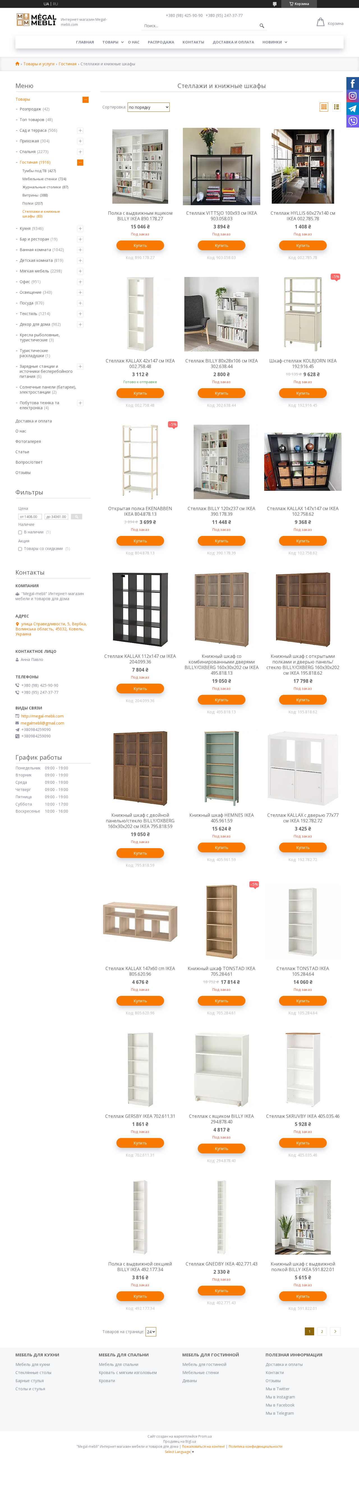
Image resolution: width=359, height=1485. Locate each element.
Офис (25, 281)
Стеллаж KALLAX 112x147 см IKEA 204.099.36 (140, 659)
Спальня (28, 151)
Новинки (272, 42)
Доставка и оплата (233, 42)
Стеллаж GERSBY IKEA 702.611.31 (140, 1116)
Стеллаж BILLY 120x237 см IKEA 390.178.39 (221, 511)
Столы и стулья (30, 1388)
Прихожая (29, 141)
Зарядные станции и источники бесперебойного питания (46, 371)
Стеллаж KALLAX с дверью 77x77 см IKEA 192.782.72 (303, 818)
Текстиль (28, 313)
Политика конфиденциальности (255, 1446)
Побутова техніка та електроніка (39, 405)
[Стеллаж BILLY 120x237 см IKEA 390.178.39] (221, 462)
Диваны (189, 1380)
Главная (85, 42)
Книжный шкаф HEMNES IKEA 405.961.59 (221, 818)
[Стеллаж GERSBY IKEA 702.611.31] (140, 1070)
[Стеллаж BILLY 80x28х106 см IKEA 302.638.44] (221, 314)
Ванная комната (35, 249)
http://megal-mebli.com (42, 716)
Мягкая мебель (34, 271)
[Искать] (262, 26)
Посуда (26, 303)
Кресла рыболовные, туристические (40, 337)
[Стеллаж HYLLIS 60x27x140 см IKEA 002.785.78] (303, 166)
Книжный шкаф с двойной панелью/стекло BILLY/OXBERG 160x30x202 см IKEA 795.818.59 (140, 820)
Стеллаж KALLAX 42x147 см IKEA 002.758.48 (140, 363)
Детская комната (36, 260)
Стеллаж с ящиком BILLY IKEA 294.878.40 (221, 1119)
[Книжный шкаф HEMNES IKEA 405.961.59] (221, 769)
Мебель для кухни (32, 1364)
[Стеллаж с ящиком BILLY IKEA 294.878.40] (221, 1070)
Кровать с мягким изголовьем (128, 1372)
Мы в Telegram (280, 1413)
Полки (27, 203)
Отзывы (23, 472)
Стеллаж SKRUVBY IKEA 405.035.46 (303, 1116)
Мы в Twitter (277, 1388)
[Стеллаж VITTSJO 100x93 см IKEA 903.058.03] (221, 166)
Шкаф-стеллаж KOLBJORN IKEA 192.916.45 (303, 363)
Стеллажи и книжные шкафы (41, 214)
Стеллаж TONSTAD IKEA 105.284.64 (303, 971)
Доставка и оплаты (284, 1364)
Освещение (31, 292)
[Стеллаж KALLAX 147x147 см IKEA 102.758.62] (303, 462)
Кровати (107, 1380)
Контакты (193, 42)
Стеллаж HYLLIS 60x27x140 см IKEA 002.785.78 (303, 215)
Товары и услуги (38, 64)
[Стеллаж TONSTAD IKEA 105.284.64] (303, 922)
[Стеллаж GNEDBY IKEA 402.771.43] (221, 1217)
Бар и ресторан (34, 239)
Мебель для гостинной (204, 1364)
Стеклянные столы (33, 1372)
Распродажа (161, 42)
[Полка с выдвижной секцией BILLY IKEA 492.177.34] (140, 1217)
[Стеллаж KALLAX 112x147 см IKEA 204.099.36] (140, 610)
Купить (140, 245)
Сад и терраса (33, 130)
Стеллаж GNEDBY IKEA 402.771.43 (221, 1264)
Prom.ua (205, 1436)
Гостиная (68, 64)
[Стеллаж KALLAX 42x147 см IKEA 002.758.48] (140, 314)
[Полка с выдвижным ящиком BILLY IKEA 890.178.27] (140, 166)
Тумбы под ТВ (34, 170)
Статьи (22, 451)
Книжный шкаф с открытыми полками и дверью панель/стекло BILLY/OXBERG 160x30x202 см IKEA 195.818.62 (302, 664)
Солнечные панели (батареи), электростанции (48, 389)
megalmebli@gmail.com (42, 723)
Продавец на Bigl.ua (179, 1441)
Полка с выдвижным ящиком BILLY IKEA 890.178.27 (140, 215)
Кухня (25, 228)
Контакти (275, 1372)
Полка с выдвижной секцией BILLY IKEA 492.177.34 (140, 1266)
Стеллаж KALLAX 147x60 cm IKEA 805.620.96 (140, 971)
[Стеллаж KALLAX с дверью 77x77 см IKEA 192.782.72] (303, 769)
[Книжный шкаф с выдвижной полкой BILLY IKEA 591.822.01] (303, 1217)
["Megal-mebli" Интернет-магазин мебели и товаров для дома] (36, 20)
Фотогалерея (28, 441)
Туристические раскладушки (34, 353)
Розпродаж (30, 109)
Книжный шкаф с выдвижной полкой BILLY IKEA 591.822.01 (303, 1266)
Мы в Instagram (280, 1397)
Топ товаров (32, 119)
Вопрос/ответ (29, 462)
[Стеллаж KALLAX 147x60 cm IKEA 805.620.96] (140, 922)
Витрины (30, 195)
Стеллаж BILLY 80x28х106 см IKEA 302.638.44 (221, 363)
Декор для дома (35, 324)
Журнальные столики (41, 186)
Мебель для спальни (118, 1364)
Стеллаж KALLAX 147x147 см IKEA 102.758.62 (303, 511)
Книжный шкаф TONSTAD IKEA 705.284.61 (221, 971)
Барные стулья (29, 1380)
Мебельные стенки (39, 178)
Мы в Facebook (280, 1405)
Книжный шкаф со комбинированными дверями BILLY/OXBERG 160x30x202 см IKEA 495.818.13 (222, 664)
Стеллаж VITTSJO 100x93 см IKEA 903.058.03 (221, 215)
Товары (110, 42)
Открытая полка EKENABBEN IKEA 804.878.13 (140, 511)
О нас (133, 42)
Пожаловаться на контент (203, 1446)
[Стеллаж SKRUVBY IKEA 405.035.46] (303, 1070)
